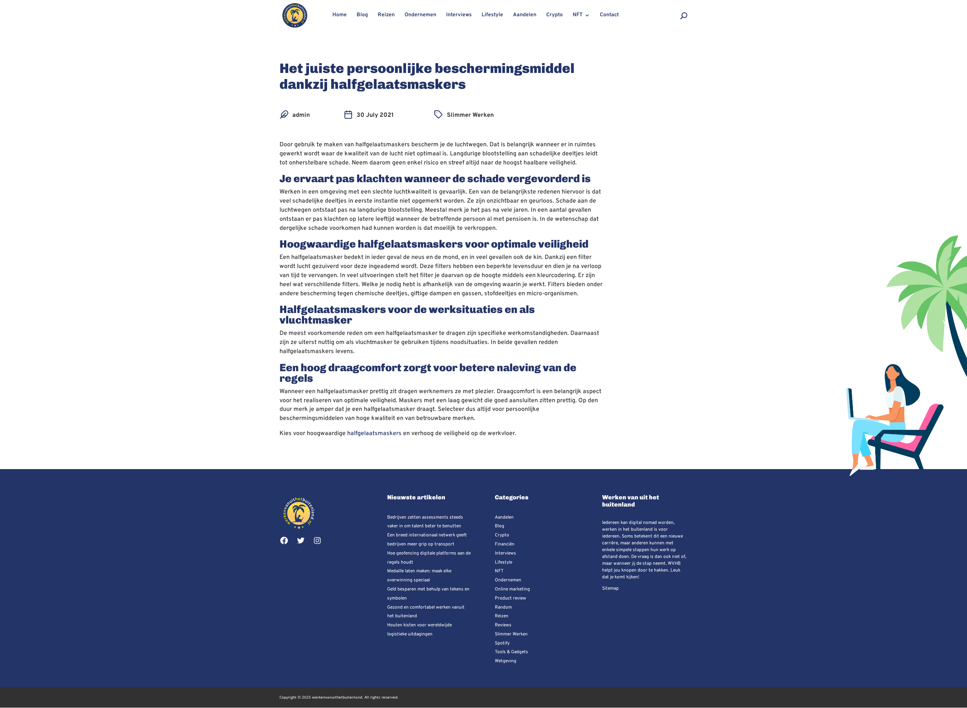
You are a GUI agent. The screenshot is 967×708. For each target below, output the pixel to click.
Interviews (459, 15)
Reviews (503, 625)
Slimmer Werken (470, 115)
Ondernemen (420, 15)
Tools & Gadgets (511, 652)
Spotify (502, 643)
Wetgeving (505, 661)
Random (503, 607)
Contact (609, 15)
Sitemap (610, 589)
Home (339, 15)
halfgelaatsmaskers (374, 433)
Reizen (386, 15)
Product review (510, 598)
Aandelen (524, 15)
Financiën (504, 544)
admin (301, 115)
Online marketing (512, 589)
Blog (362, 15)
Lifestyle (492, 15)
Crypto (554, 15)
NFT (577, 15)
